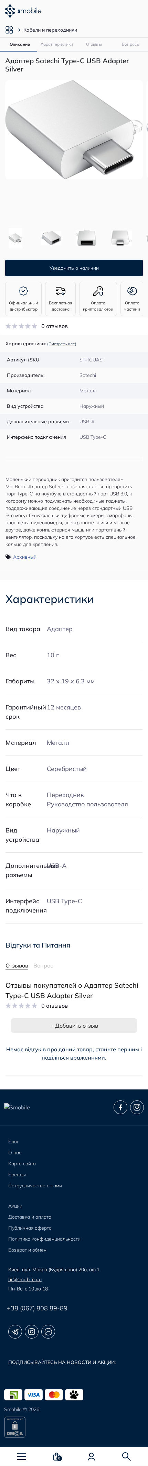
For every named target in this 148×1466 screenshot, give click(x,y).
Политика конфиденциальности (44, 1239)
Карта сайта (22, 1164)
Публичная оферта (30, 1228)
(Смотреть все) (61, 343)
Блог (13, 1142)
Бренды (17, 1175)
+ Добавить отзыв (74, 1025)
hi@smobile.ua (25, 1279)
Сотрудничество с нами (35, 1186)
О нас (14, 1153)
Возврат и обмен (27, 1250)
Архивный (24, 557)
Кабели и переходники (50, 30)
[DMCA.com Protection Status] (74, 1427)
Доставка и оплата (29, 1217)
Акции (15, 1206)
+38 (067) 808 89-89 (37, 1308)
